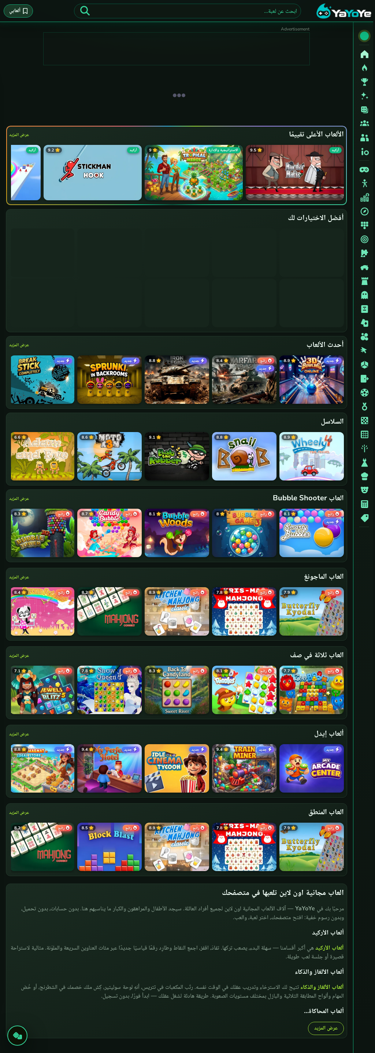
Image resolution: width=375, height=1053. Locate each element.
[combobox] (187, 11)
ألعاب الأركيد (327, 948)
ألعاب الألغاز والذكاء (320, 987)
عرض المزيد (19, 135)
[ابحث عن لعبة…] (85, 11)
